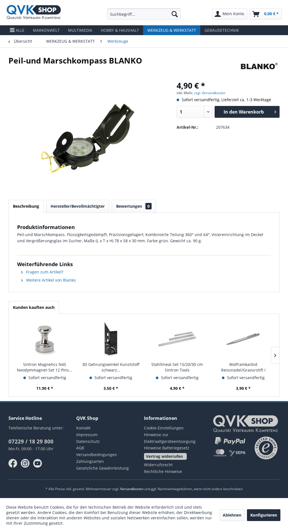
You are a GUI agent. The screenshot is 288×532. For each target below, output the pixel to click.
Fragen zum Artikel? (44, 272)
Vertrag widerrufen (164, 456)
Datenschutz (88, 441)
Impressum (87, 434)
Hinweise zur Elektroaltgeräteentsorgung (169, 438)
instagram (25, 463)
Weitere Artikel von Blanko (50, 280)
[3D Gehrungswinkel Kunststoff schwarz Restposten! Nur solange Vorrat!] (111, 339)
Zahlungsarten (90, 461)
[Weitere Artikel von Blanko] (259, 66)
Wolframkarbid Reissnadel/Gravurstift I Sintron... (243, 367)
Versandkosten (131, 488)
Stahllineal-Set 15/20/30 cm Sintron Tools (177, 367)
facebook (13, 463)
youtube (37, 463)
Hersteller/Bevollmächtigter (78, 206)
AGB (80, 447)
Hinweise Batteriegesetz (166, 447)
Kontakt (83, 428)
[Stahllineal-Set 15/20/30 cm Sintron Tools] (177, 339)
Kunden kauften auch (34, 307)
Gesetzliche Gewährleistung (102, 468)
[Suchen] (175, 14)
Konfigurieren (263, 515)
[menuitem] (144, 14)
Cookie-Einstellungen (164, 428)
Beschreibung (26, 206)
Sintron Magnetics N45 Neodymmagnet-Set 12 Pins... (44, 367)
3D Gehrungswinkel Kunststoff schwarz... (111, 367)
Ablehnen (232, 515)
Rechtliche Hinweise (163, 471)
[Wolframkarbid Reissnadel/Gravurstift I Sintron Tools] (243, 339)
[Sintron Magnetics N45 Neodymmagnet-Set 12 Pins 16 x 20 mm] (44, 339)
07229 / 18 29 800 (30, 441)
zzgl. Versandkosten (209, 92)
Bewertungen (133, 206)
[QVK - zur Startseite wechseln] (34, 12)
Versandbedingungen (96, 454)
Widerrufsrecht (158, 464)
